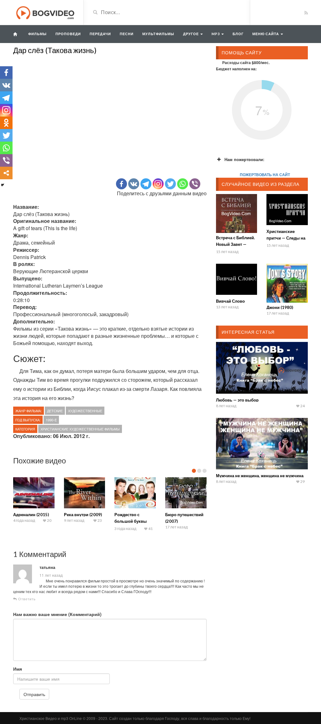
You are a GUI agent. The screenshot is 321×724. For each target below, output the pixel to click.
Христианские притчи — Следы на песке (285, 238)
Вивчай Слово (230, 301)
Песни (127, 34)
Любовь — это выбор (237, 400)
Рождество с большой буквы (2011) (130, 521)
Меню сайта (266, 34)
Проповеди (68, 34)
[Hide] (2, 184)
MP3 (216, 34)
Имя (17, 669)
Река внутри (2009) (83, 514)
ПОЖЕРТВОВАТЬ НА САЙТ (265, 174)
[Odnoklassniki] (6, 122)
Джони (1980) (279, 307)
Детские (55, 410)
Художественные (85, 410)
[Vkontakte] (133, 183)
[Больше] (6, 173)
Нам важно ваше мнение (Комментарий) (57, 614)
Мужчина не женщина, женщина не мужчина (259, 475)
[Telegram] (145, 183)
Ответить (26, 599)
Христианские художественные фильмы (80, 428)
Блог (238, 34)
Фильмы (37, 34)
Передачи (100, 34)
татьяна (47, 567)
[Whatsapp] (182, 183)
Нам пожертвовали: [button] (244, 159)
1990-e (51, 419)
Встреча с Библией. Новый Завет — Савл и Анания (235, 244)
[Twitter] (170, 183)
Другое (191, 34)
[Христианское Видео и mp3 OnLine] (46, 12)
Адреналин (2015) (31, 514)
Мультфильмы (158, 34)
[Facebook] (121, 183)
